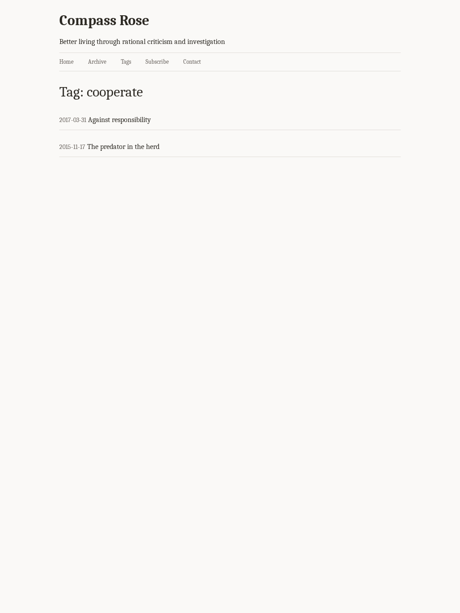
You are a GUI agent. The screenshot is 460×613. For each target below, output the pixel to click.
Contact (192, 61)
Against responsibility (119, 120)
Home (66, 61)
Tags (126, 61)
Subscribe (157, 61)
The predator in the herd (123, 147)
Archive (97, 61)
